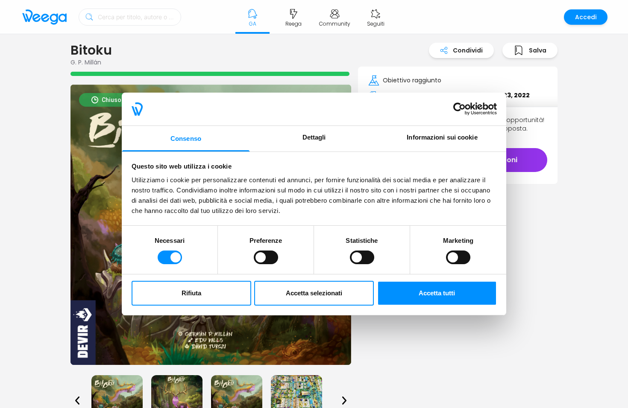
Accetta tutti (437, 293)
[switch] (266, 257)
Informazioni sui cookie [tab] (442, 137)
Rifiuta (191, 293)
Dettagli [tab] (314, 137)
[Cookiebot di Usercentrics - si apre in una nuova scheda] (459, 108)
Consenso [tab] (185, 138)
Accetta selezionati (314, 293)
